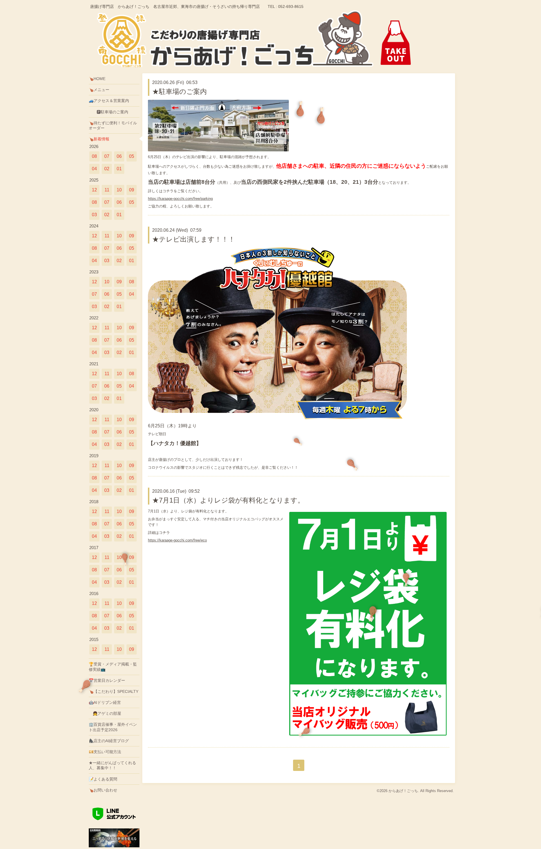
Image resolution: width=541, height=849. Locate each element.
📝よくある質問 (103, 779)
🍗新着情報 (99, 139)
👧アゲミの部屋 (105, 713)
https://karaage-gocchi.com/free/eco (177, 540)
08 (94, 156)
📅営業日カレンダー (107, 680)
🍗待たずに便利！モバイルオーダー (113, 125)
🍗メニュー (99, 89)
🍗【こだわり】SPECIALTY (113, 691)
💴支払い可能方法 (105, 751)
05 (131, 156)
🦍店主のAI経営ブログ (109, 741)
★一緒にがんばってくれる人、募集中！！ (112, 765)
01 (119, 168)
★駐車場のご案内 (179, 91)
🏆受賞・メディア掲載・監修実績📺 (113, 666)
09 (131, 189)
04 (94, 168)
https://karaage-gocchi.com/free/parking (180, 198)
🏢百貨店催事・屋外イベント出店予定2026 (113, 727)
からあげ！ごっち (403, 791)
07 (106, 156)
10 (119, 189)
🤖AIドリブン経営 (105, 702)
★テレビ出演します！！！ (193, 239)
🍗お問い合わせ (103, 790)
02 (106, 168)
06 (119, 156)
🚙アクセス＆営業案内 (109, 100)
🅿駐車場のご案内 (108, 112)
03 (94, 214)
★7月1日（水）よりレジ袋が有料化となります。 (228, 500)
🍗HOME (97, 78)
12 (94, 189)
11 (107, 189)
